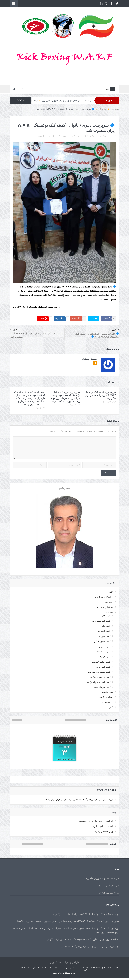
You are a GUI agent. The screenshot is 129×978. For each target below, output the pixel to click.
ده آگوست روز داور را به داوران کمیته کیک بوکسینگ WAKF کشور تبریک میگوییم (83, 939)
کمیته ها (109, 612)
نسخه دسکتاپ (69, 973)
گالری (110, 707)
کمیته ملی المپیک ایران (102, 826)
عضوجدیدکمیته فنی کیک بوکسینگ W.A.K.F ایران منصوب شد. (35, 335)
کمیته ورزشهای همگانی (99, 677)
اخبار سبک (73, 136)
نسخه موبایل (57, 973)
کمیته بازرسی (104, 636)
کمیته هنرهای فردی (101, 687)
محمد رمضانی (105, 136)
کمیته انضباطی (103, 630)
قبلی (114, 330)
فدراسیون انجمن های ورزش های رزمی (95, 820)
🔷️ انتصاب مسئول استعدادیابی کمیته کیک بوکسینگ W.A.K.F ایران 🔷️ (97, 335)
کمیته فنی (105, 615)
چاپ (49, 137)
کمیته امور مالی (103, 666)
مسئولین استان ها (105, 607)
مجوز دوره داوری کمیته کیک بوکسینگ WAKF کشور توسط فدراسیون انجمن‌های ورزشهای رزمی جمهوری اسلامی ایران (65, 396)
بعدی (15, 329)
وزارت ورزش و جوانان (103, 831)
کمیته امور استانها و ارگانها (98, 682)
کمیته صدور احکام (102, 641)
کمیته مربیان (104, 646)
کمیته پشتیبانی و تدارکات (99, 671)
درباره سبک (107, 702)
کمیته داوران (104, 625)
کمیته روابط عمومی (101, 661)
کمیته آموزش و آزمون (100, 620)
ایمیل (40, 137)
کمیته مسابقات (103, 651)
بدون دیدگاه (62, 136)
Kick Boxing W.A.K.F (103, 596)
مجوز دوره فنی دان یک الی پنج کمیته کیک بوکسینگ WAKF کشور (90, 946)
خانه (111, 591)
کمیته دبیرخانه (104, 656)
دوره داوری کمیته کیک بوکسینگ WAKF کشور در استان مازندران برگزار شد (100, 395)
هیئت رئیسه (107, 691)
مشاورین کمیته (106, 696)
